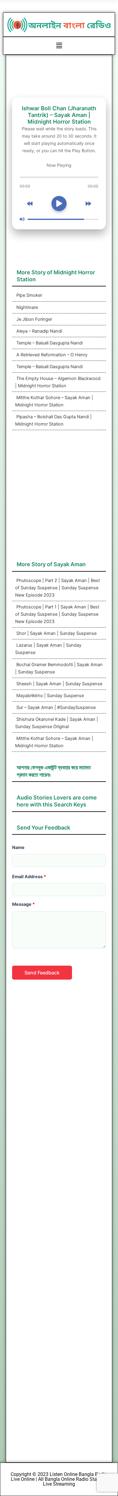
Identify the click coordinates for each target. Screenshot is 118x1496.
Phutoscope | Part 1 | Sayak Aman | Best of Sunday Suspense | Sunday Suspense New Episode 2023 (57, 614)
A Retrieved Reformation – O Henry (51, 355)
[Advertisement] (59, 498)
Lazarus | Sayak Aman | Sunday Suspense (48, 648)
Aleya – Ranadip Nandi (38, 331)
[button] (59, 45)
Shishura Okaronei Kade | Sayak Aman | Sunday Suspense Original (56, 723)
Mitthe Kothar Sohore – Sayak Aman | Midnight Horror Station (54, 401)
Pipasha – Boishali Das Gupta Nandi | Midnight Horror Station (53, 420)
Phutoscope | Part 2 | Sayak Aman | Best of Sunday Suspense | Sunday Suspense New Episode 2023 (57, 588)
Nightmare (26, 307)
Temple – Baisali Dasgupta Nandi (49, 343)
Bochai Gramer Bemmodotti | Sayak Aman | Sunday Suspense (59, 668)
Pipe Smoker (28, 295)
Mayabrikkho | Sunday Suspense (49, 695)
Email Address (29, 876)
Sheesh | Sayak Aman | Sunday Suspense (58, 683)
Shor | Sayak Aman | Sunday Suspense (56, 633)
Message (23, 904)
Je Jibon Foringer (33, 319)
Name (18, 847)
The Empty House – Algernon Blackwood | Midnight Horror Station (57, 382)
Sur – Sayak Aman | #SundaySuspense (55, 707)
